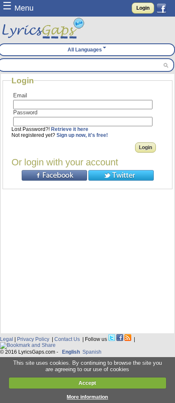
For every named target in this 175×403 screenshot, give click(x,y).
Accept (87, 383)
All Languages (85, 50)
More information (87, 397)
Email (20, 95)
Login (143, 8)
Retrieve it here (69, 129)
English (71, 352)
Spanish (92, 352)
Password (25, 112)
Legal (6, 339)
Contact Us (67, 339)
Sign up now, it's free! (82, 135)
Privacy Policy (33, 339)
